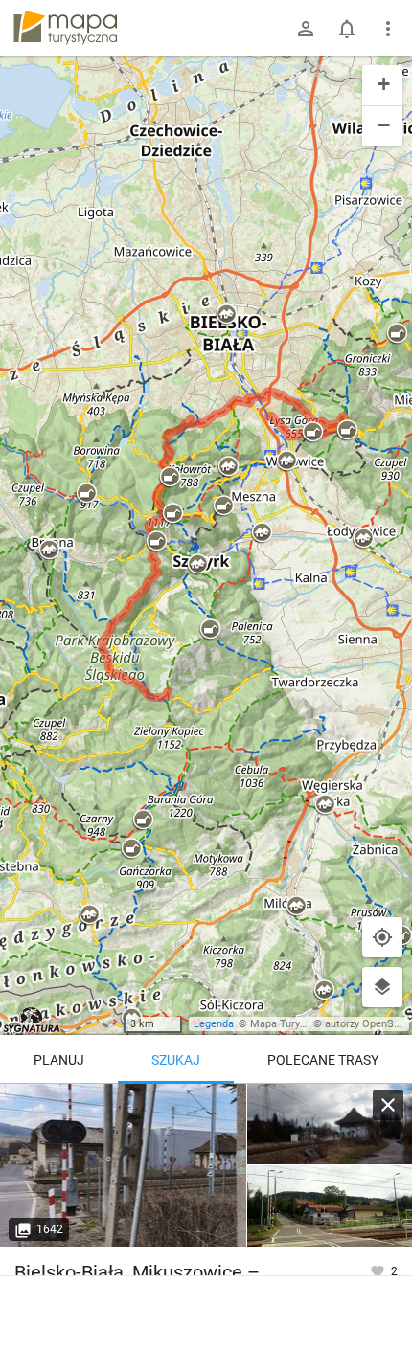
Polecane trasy (322, 1060)
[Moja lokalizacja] (382, 937)
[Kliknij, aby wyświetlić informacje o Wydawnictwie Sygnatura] (32, 1019)
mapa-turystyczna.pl (65, 28)
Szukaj (175, 1060)
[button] (86, 494)
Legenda (214, 1024)
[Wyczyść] (388, 1105)
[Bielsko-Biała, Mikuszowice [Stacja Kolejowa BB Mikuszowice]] (123, 1165)
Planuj (59, 1060)
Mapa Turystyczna (293, 1024)
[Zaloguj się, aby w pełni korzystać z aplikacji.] (379, 1270)
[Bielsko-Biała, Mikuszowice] (329, 1124)
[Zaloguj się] (305, 28)
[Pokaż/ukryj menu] (388, 28)
